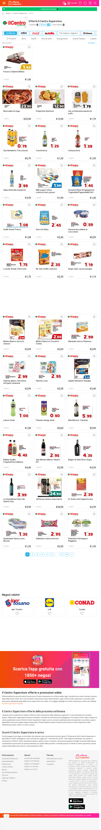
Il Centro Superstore (20, 13)
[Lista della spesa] (90, 3)
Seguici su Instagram (31, 764)
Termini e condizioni (50, 815)
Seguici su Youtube (31, 766)
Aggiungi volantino (8, 778)
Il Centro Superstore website (12, 704)
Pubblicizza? (6, 764)
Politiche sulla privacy (66, 815)
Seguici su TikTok (30, 769)
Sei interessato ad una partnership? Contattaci (55, 761)
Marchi (4, 770)
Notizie (4, 781)
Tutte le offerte (7, 767)
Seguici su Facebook (31, 761)
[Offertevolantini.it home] (15, 3)
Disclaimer (38, 815)
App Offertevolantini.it (9, 772)
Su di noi (5, 775)
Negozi (8, 13)
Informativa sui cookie (83, 815)
